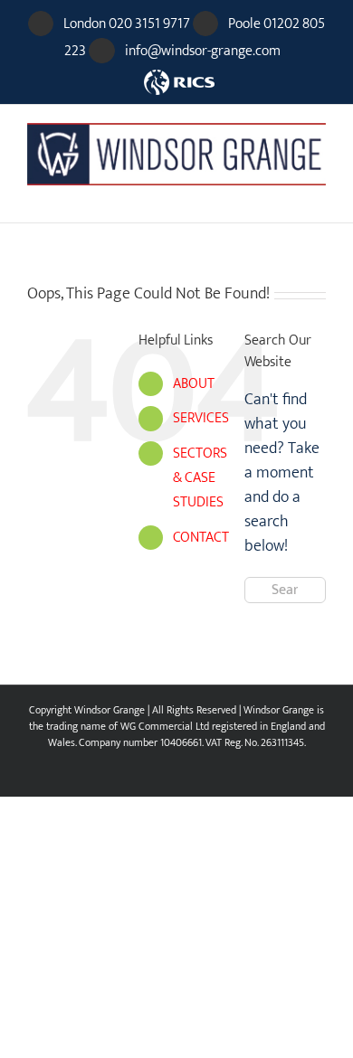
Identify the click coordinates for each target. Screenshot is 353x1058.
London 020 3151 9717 (126, 24)
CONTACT (201, 537)
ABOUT (194, 384)
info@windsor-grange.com (203, 51)
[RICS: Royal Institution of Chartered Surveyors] (177, 73)
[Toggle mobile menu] (318, 194)
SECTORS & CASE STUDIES (200, 478)
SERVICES (201, 418)
